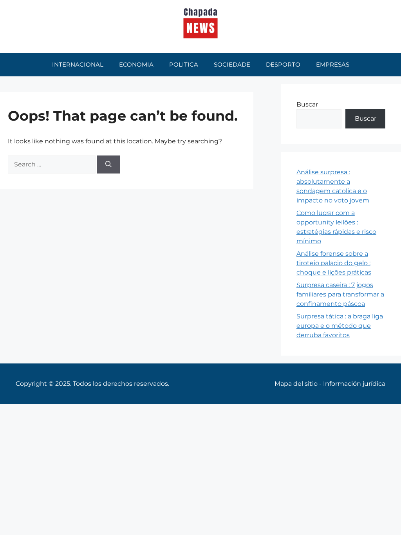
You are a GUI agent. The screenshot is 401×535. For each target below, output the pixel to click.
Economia (136, 64)
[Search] (108, 164)
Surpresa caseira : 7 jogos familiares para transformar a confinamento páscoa (340, 294)
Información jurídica (354, 383)
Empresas (332, 64)
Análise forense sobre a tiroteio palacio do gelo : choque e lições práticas (333, 263)
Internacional (77, 64)
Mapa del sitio (296, 383)
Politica (183, 64)
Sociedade (232, 64)
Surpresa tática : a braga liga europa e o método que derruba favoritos (339, 326)
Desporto (283, 64)
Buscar (307, 104)
